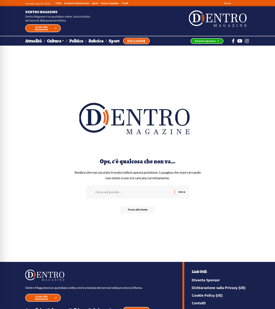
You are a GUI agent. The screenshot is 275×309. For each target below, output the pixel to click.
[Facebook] (233, 41)
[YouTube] (239, 41)
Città (58, 3)
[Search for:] (134, 192)
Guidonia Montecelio (76, 3)
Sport (95, 3)
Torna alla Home (138, 209)
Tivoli (124, 3)
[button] (225, 3)
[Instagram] (247, 41)
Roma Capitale (110, 3)
